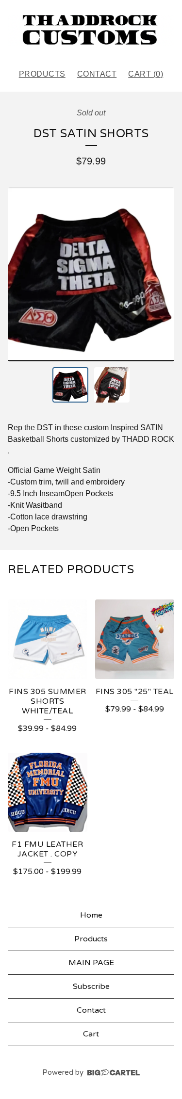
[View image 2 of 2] (112, 385)
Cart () (145, 74)
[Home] (91, 30)
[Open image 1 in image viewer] (91, 274)
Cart (91, 1034)
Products (42, 74)
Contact (97, 74)
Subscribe (91, 986)
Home (91, 915)
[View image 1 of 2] (70, 385)
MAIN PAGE (91, 963)
